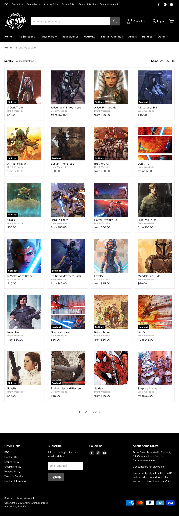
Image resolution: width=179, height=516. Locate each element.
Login (160, 21)
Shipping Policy (50, 4)
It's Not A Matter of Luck (66, 276)
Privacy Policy (69, 4)
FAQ (6, 4)
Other (162, 36)
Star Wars (48, 36)
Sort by (8, 60)
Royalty (11, 388)
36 (167, 60)
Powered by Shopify (15, 506)
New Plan (13, 332)
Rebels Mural (102, 332)
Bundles (147, 36)
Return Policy (33, 4)
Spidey (98, 388)
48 (173, 60)
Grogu (11, 219)
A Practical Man (17, 163)
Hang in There (59, 219)
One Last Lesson (61, 332)
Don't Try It (144, 163)
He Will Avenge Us (105, 219)
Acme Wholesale (26, 498)
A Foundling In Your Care (66, 107)
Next (94, 412)
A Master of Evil (147, 107)
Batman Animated (112, 36)
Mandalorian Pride (149, 276)
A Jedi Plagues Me (105, 107)
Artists (132, 36)
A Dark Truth (15, 107)
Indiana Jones (70, 36)
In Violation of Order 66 (21, 276)
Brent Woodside (15, 111)
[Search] (115, 21)
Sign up (56, 477)
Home (8, 36)
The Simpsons (26, 36)
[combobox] (70, 21)
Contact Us (17, 4)
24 (161, 60)
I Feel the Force (147, 219)
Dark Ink (8, 498)
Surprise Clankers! (149, 388)
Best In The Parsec (62, 163)
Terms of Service (87, 4)
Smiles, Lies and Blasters (66, 388)
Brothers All (101, 163)
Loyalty (98, 276)
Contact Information (110, 4)
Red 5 (141, 332)
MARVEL (89, 36)
